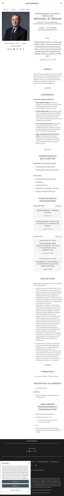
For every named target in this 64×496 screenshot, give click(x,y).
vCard (23, 43)
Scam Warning (16, 46)
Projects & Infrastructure (45, 191)
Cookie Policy (24, 478)
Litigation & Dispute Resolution (47, 170)
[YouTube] (29, 451)
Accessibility (54, 462)
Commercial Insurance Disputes (47, 188)
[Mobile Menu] (3, 3)
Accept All (15, 481)
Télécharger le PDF (12, 43)
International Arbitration (45, 166)
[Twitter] (37, 451)
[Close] (29, 463)
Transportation (41, 185)
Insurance (39, 182)
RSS (36, 465)
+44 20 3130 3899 (51, 27)
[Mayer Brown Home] (32, 3)
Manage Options (15, 490)
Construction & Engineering (46, 179)
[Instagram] (34, 451)
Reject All (15, 485)
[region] (15, 478)
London (41, 27)
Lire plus (47, 88)
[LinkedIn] (27, 451)
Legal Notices (36, 487)
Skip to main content (7, 1)
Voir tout (58, 205)
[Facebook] (32, 451)
